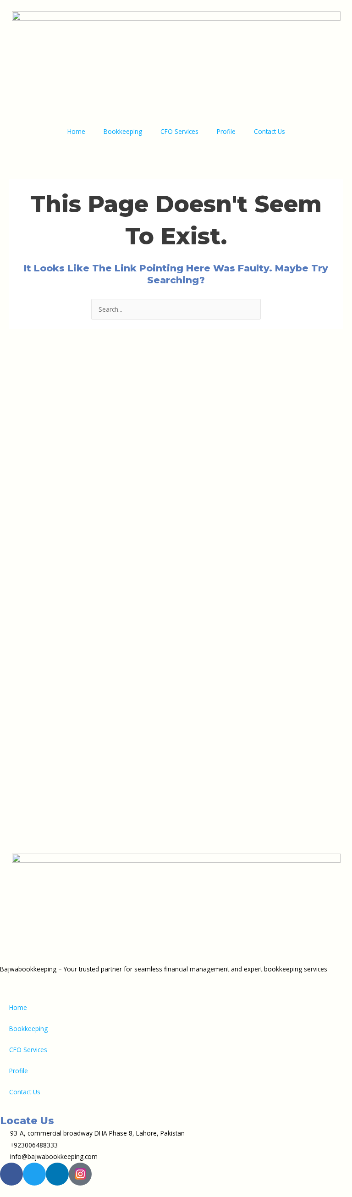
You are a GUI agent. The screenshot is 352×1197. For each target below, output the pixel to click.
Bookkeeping (123, 131)
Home (76, 131)
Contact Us (269, 131)
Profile (226, 131)
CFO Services (179, 131)
